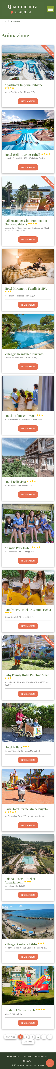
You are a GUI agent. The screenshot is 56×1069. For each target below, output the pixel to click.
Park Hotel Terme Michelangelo (26, 810)
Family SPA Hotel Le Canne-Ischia (28, 611)
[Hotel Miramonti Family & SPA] (28, 266)
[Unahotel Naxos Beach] (28, 985)
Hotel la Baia (17, 747)
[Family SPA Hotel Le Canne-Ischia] (28, 587)
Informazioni (28, 101)
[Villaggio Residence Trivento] (28, 331)
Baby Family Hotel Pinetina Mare (27, 676)
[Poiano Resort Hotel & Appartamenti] (28, 854)
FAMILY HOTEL (14, 1056)
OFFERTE (27, 1056)
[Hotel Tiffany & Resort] (28, 393)
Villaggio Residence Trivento (24, 354)
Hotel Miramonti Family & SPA (26, 289)
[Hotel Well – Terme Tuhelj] (28, 130)
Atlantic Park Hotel (23, 548)
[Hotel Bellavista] (28, 457)
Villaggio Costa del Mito (25, 944)
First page (10, 1037)
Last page (28, 1042)
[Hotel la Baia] (28, 722)
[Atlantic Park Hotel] (28, 523)
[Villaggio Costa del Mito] (28, 921)
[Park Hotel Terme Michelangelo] (28, 786)
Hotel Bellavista (20, 482)
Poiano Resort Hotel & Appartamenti (20, 880)
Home (4, 21)
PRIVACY (27, 1061)
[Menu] (50, 9)
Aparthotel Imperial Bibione (24, 86)
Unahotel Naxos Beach (25, 1010)
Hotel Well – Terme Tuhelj (27, 154)
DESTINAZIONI (40, 1056)
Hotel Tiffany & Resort (24, 416)
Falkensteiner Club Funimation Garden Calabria (26, 222)
